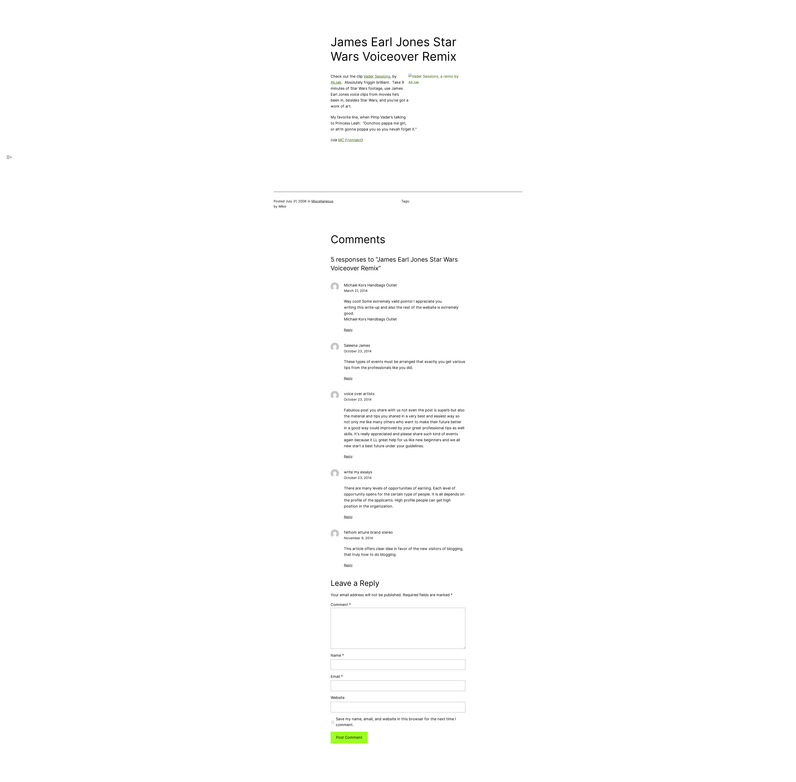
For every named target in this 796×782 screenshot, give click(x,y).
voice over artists (359, 394)
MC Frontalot (350, 140)
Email (337, 676)
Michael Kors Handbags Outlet (370, 285)
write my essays (358, 472)
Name (337, 655)
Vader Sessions (377, 76)
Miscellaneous (322, 201)
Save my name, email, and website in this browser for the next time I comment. (396, 722)
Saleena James (357, 345)
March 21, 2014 (356, 291)
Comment (341, 604)
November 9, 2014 (358, 538)
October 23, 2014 (357, 351)
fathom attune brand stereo (368, 532)
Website (338, 697)
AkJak (336, 82)
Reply (348, 330)
